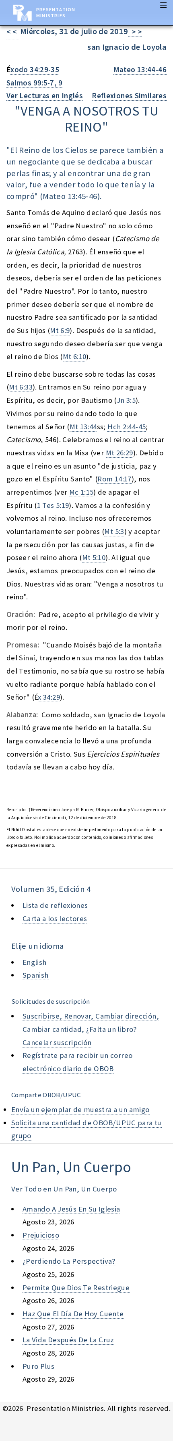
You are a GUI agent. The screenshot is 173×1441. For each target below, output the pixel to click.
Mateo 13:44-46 (140, 69)
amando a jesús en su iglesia (71, 1209)
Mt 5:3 (114, 531)
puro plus (38, 1366)
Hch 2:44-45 (126, 426)
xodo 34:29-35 (34, 69)
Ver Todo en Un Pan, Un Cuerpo (64, 1188)
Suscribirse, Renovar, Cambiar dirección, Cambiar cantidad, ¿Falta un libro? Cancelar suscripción (91, 1029)
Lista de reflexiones (55, 905)
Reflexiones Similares (129, 95)
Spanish (36, 975)
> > (135, 32)
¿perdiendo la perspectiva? (69, 1261)
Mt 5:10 (94, 557)
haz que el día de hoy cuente (73, 1313)
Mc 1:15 (81, 492)
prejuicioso (41, 1235)
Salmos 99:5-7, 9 (34, 82)
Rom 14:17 (114, 478)
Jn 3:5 (126, 400)
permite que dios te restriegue (76, 1287)
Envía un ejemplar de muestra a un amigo (80, 1109)
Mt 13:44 (83, 426)
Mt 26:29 (119, 452)
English (35, 962)
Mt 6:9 (60, 330)
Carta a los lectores (55, 918)
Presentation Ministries (55, 12)
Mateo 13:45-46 (70, 196)
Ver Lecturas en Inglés (44, 95)
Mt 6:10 (74, 356)
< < (13, 32)
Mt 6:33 (21, 387)
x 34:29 (49, 697)
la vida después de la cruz (68, 1339)
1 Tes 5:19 (53, 505)
